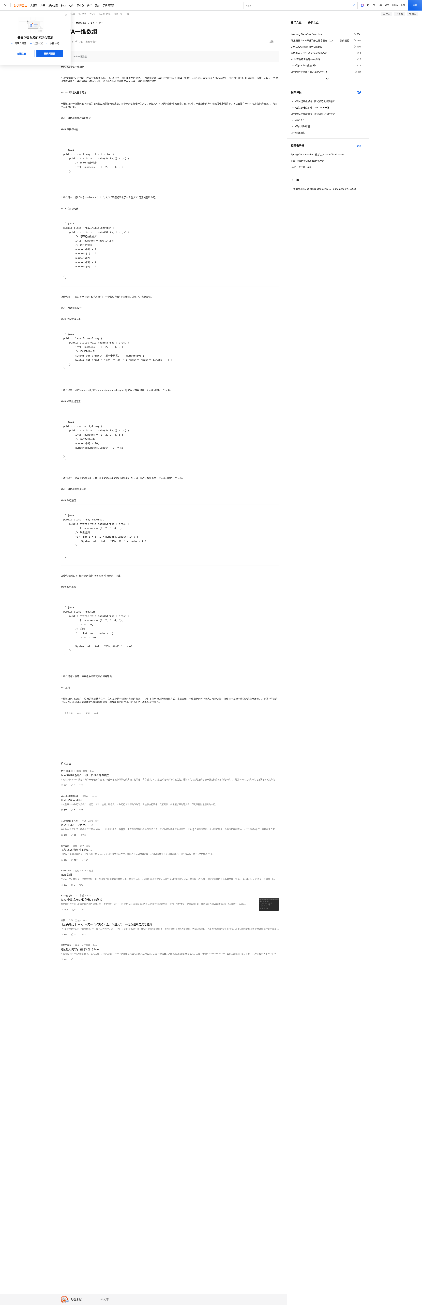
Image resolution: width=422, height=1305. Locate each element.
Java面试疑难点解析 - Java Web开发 (310, 107)
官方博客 (82, 13)
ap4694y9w (66, 870)
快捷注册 (21, 53)
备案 (387, 5)
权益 (63, 5)
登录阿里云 (49, 53)
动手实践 (71, 13)
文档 (380, 5)
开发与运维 (81, 23)
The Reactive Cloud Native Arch (307, 160)
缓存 (85, 771)
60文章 (105, 1299)
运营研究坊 (66, 945)
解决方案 (53, 5)
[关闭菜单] (5, 5)
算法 (88, 845)
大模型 (33, 5)
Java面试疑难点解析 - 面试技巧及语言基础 (313, 101)
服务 (97, 5)
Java (79, 713)
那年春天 (65, 845)
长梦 (63, 920)
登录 (415, 5)
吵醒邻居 (76, 1299)
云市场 (80, 5)
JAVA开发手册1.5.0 (301, 167)
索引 (88, 713)
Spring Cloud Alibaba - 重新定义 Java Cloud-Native (317, 154)
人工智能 (80, 895)
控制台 (395, 5)
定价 (71, 5)
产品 (43, 5)
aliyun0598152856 (69, 795)
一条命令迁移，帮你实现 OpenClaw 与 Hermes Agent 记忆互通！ (325, 188)
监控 (77, 920)
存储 (96, 713)
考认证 (92, 13)
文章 (92, 23)
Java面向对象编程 (300, 126)
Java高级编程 (298, 132)
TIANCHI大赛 (105, 13)
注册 (403, 5)
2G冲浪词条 (66, 895)
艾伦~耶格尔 (67, 771)
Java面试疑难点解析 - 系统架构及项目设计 (313, 113)
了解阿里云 (108, 5)
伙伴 (89, 5)
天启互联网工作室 (69, 820)
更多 (359, 92)
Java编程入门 (298, 120)
